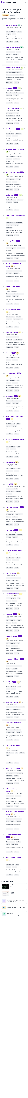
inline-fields (9, 273)
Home (3, 7)
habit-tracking (19, 514)
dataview (21, 92)
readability (16, 273)
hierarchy (8, 74)
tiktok (19, 686)
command (8, 54)
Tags (8, 7)
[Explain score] (21, 25)
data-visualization (10, 115)
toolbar (18, 52)
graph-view (9, 339)
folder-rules (15, 296)
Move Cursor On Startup (14, 416)
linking (8, 645)
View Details (9, 41)
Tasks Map (9, 332)
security (16, 202)
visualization (16, 560)
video (7, 689)
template (8, 383)
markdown (9, 159)
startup (8, 426)
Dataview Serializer (12, 149)
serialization (16, 159)
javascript (8, 494)
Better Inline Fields (12, 439)
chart (17, 113)
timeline (18, 557)
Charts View (10, 108)
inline (18, 446)
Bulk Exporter (10, 129)
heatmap (18, 179)
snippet (19, 729)
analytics (8, 537)
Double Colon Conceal (13, 264)
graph (21, 74)
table (7, 755)
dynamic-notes (16, 709)
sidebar (13, 689)
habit (17, 864)
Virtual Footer (10, 287)
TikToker (9, 682)
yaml (14, 34)
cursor (18, 423)
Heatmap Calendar (12, 172)
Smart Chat (10, 594)
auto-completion (10, 821)
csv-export (18, 796)
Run (7, 484)
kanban (18, 841)
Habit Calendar (11, 857)
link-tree (19, 620)
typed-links (15, 74)
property (8, 34)
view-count (19, 534)
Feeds (8, 462)
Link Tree (9, 614)
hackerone (20, 199)
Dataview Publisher (12, 659)
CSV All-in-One (10, 745)
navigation (15, 54)
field (7, 449)
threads (8, 601)
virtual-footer (20, 293)
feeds (18, 468)
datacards (18, 400)
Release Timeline (12, 550)
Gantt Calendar (11, 309)
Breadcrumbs (10, 68)
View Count (10, 530)
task (17, 337)
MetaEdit (9, 25)
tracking (15, 181)
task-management (18, 319)
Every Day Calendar (12, 507)
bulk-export (18, 133)
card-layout (15, 403)
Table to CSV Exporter (13, 789)
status (8, 844)
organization (9, 471)
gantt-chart (9, 319)
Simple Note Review (13, 215)
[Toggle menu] (25, 2)
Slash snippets (11, 723)
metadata (19, 31)
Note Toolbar (10, 47)
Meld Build (9, 702)
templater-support (10, 732)
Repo (17, 41)
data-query (9, 95)
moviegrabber (10, 241)
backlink (8, 622)
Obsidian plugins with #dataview (11, 11)
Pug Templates (11, 373)
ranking (8, 580)
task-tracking (14, 844)
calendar (8, 181)
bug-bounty (9, 202)
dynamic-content (10, 491)
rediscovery (9, 227)
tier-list (19, 578)
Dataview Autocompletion (15, 812)
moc (18, 643)
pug (18, 380)
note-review (9, 225)
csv (17, 752)
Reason (8, 353)
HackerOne (10, 195)
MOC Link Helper (11, 636)
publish (8, 668)
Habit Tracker (10, 768)
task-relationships (18, 339)
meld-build (21, 707)
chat (18, 357)
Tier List (8, 573)
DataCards (9, 396)
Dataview (9, 88)
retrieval (8, 360)
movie (19, 248)
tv (23, 248)
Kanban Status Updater (14, 835)
